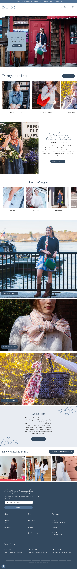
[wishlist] (69, 6)
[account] (64, 6)
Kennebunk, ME (33, 550)
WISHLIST (7, 529)
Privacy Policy (36, 560)
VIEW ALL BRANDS (57, 534)
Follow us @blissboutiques (61, 451)
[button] (60, 6)
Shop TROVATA (9, 293)
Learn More (38, 439)
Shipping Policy (10, 560)
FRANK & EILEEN (56, 525)
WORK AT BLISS (32, 525)
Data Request (54, 560)
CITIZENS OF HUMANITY (58, 522)
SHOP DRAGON (9, 400)
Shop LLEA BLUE (58, 161)
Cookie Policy (62, 560)
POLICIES (30, 529)
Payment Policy (27, 560)
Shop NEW (17, 46)
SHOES (6, 522)
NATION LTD (55, 532)
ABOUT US (31, 517)
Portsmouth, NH (57, 550)
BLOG (29, 522)
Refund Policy (19, 560)
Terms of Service (45, 560)
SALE (6, 525)
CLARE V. (54, 520)
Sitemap (69, 560)
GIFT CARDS (8, 527)
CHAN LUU (54, 527)
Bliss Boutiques (35, 562)
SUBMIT (18, 507)
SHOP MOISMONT (9, 347)
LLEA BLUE (55, 517)
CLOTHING (7, 520)
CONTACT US (31, 520)
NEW (6, 517)
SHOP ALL (68, 76)
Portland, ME (8, 550)
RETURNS (30, 527)
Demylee (54, 529)
